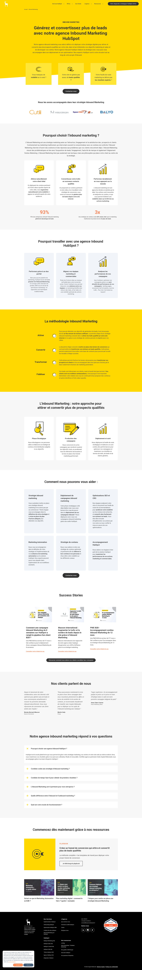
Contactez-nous (71, 91)
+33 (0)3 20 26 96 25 (86, 921)
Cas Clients (78, 3)
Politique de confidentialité (112, 966)
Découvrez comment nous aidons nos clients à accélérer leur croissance (71, 660)
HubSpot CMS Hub (48, 949)
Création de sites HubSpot (50, 930)
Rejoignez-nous (65, 930)
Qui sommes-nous (65, 921)
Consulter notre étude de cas (35, 651)
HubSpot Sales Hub (48, 943)
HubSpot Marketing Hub (49, 940)
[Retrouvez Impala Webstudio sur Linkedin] (83, 930)
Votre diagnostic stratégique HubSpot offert (123, 3)
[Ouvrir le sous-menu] (64, 4)
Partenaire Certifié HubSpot (67, 924)
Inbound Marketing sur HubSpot (49, 933)
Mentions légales (101, 966)
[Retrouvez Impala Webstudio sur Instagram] (88, 930)
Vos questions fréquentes (67, 955)
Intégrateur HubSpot (48, 958)
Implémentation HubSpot (49, 921)
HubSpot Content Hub (49, 946)
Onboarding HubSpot (49, 924)
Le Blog (63, 943)
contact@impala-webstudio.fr (88, 923)
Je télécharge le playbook (71, 863)
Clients (62, 927)
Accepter (18, 965)
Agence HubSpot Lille (49, 955)
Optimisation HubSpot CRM (50, 927)
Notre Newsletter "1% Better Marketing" (68, 946)
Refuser (28, 965)
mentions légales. (12, 961)
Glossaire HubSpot (65, 952)
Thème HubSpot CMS (49, 952)
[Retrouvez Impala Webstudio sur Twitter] (92, 930)
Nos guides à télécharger (67, 949)
